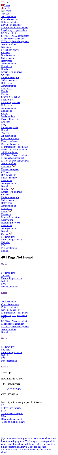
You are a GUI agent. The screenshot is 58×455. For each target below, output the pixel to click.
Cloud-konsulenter (10, 19)
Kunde (4, 91)
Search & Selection (10, 97)
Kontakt (5, 130)
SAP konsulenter (9, 33)
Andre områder (8, 44)
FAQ (3, 124)
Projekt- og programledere (14, 30)
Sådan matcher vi (9, 58)
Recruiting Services (10, 102)
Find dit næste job (10, 77)
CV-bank (5, 52)
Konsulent (6, 47)
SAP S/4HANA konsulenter (15, 36)
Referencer (6, 60)
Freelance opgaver (10, 49)
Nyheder (5, 122)
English (7, 8)
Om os (4, 113)
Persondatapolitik (9, 127)
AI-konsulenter (8, 16)
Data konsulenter (9, 22)
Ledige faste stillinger (11, 72)
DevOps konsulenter (11, 24)
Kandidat (5, 69)
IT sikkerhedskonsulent (12, 38)
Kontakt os (6, 66)
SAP (3, 318)
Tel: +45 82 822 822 (11, 389)
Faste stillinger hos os (11, 119)
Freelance (6, 94)
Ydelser (5, 13)
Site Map (5, 275)
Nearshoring (7, 99)
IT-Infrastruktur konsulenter (14, 27)
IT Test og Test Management (15, 41)
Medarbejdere (8, 116)
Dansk (7, 5)
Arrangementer (8, 63)
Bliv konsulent (8, 55)
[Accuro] (6, 11)
